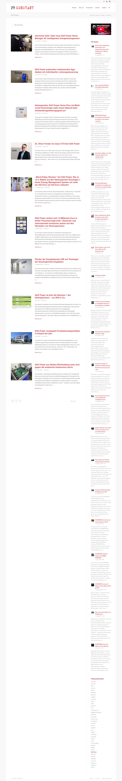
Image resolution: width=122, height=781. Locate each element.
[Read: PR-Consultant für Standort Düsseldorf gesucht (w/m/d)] (92, 460)
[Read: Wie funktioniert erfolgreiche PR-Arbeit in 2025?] (92, 332)
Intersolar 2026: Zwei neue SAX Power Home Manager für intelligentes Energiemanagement (57, 37)
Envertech (93, 706)
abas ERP (93, 684)
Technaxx (93, 756)
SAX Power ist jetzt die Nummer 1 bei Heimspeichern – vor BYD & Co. (53, 296)
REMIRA (93, 747)
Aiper (92, 686)
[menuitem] (74, 7)
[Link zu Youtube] (106, 1)
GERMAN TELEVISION (96, 712)
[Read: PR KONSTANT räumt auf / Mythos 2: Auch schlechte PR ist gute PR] (92, 585)
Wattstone (93, 765)
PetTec (92, 741)
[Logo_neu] (22, 7)
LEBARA (93, 732)
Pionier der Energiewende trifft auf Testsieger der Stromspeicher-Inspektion (57, 260)
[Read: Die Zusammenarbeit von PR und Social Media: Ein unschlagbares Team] (92, 396)
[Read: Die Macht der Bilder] (92, 276)
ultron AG (93, 761)
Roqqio (93, 750)
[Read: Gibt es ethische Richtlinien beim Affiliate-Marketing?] (92, 86)
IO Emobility (94, 721)
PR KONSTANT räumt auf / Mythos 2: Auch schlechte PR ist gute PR (103, 586)
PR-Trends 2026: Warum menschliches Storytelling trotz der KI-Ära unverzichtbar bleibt (103, 185)
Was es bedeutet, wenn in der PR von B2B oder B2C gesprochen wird (102, 249)
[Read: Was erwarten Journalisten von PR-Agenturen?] (92, 613)
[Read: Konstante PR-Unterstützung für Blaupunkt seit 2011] (92, 491)
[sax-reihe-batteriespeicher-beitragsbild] (21, 266)
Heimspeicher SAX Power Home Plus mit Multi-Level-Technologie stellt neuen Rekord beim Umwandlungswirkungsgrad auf (57, 108)
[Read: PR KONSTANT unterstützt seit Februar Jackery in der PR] (92, 521)
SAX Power (15, 15)
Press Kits (93, 681)
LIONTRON (93, 734)
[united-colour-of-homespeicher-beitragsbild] (21, 225)
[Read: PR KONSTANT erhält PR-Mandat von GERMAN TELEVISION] (92, 554)
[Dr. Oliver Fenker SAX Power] (21, 150)
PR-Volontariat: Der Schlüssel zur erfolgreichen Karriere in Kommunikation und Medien (102, 303)
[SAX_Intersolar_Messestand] (21, 43)
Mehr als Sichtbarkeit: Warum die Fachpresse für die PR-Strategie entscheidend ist (102, 217)
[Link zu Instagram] (109, 1)
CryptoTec (93, 699)
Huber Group (94, 719)
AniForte (93, 688)
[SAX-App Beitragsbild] (21, 76)
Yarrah (92, 767)
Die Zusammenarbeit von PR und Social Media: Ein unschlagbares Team (102, 397)
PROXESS (93, 745)
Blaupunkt (93, 692)
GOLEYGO (93, 714)
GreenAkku (93, 717)
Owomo (93, 739)
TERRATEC (93, 759)
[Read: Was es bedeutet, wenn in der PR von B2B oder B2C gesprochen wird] (92, 248)
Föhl (92, 708)
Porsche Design (95, 743)
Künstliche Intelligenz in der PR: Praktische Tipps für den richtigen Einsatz (103, 155)
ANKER (92, 690)
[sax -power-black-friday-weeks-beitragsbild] (21, 184)
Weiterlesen (38, 57)
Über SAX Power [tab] (18, 25)
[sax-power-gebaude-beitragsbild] (21, 338)
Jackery (92, 725)
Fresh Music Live (95, 710)
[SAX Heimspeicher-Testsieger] (21, 112)
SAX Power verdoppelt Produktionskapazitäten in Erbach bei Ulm (57, 332)
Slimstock (93, 754)
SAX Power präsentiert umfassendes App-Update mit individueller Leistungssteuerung (56, 70)
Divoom (93, 701)
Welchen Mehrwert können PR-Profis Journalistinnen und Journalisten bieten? (103, 429)
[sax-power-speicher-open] (21, 371)
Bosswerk (93, 695)
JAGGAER (93, 728)
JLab (92, 730)
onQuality (93, 737)
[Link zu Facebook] (104, 1)
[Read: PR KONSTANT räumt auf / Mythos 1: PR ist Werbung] (92, 645)
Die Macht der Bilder (100, 275)
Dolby (92, 703)
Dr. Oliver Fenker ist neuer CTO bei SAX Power (57, 143)
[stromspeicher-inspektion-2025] (21, 302)
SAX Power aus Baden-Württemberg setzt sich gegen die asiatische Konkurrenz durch (57, 366)
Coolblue (93, 697)
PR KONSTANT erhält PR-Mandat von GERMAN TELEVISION (101, 555)
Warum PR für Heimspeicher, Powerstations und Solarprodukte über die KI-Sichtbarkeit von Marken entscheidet (102, 49)
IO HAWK (93, 723)
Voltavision (93, 763)
